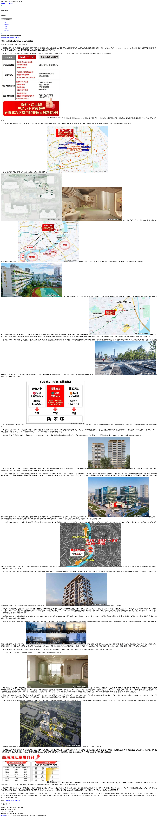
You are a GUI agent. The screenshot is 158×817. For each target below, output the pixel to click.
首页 (5, 22)
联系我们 (3, 3)
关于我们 (6, 24)
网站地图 (3, 815)
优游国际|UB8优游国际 (7, 37)
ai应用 (5, 28)
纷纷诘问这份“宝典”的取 (13, 800)
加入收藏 (10, 3)
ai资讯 (5, 26)
